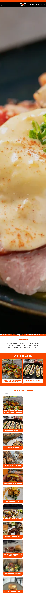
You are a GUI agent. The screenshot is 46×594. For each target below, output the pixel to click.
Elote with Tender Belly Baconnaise (12, 519)
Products (3, 3)
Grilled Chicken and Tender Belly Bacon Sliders (13, 555)
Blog (36, 4)
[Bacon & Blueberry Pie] (13, 439)
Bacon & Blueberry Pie (13, 448)
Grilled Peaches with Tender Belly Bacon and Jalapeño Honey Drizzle (12, 380)
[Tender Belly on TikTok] (4, 1)
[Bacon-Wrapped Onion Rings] (13, 528)
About (11, 3)
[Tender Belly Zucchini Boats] (13, 422)
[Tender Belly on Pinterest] (5, 0)
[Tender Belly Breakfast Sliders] (13, 583)
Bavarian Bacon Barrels (12, 501)
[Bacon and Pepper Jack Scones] (13, 457)
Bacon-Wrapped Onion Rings (12, 536)
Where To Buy (3, 5)
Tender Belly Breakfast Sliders (12, 591)
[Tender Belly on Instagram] (6, 0)
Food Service (31, 4)
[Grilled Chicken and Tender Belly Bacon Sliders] (13, 546)
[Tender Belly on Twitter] (1, 1)
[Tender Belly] (23, 4)
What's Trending (23, 355)
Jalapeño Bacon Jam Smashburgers (12, 483)
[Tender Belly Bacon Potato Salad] (13, 565)
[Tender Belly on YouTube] (3, 0)
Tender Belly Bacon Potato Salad (12, 573)
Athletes (40, 4)
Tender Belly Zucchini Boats (33, 380)
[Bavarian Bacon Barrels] (13, 493)
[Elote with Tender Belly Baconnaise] (13, 511)
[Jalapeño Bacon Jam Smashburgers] (13, 475)
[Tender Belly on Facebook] (2, 0)
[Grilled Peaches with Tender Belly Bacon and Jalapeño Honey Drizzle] (13, 403)
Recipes (7, 3)
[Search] (43, 4)
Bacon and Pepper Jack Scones (13, 465)
